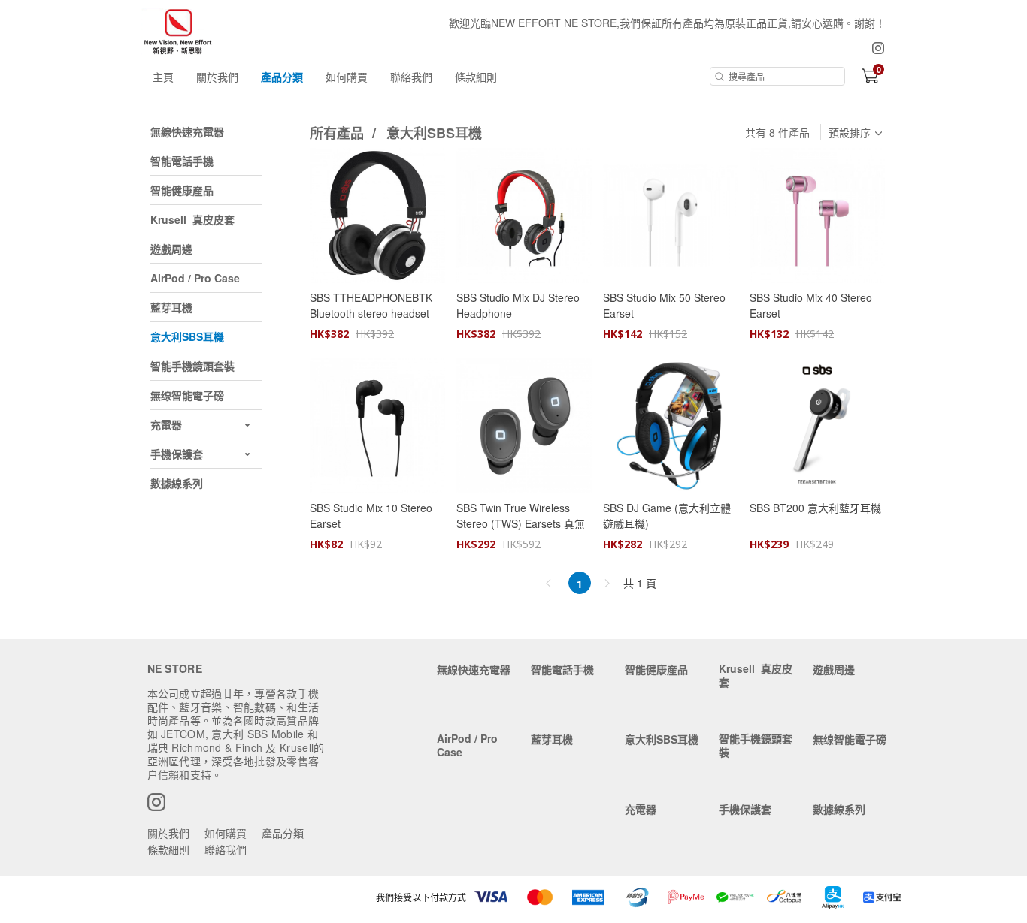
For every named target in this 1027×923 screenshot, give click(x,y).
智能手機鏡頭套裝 (755, 745)
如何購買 (347, 76)
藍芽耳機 (552, 739)
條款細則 (476, 76)
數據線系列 (839, 809)
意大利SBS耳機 (434, 133)
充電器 (640, 809)
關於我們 (217, 76)
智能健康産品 (656, 669)
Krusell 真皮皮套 (755, 675)
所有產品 (339, 133)
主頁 (163, 76)
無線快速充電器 (473, 669)
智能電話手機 (562, 669)
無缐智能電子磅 (849, 739)
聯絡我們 (411, 76)
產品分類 (282, 76)
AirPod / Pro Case (467, 745)
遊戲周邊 (834, 669)
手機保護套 (745, 809)
